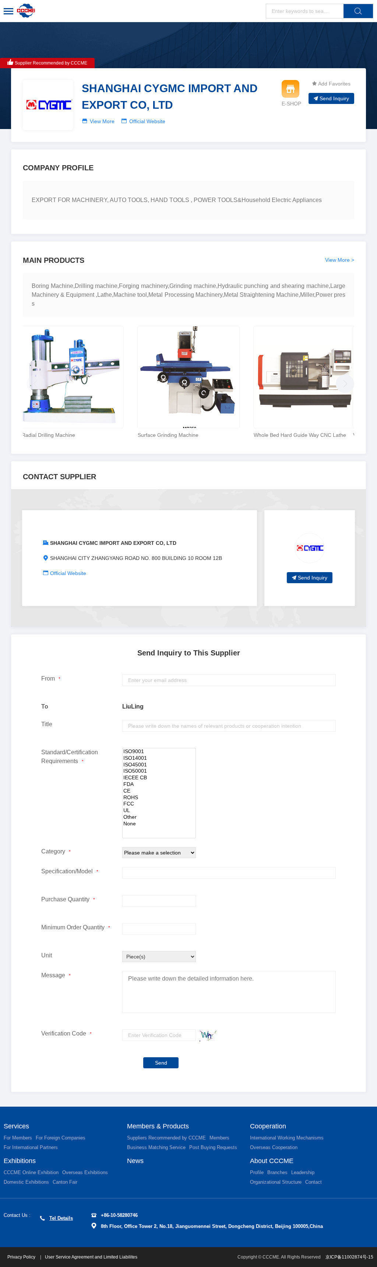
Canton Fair (65, 1182)
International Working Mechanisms (287, 1138)
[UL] (159, 810)
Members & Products (158, 1126)
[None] (159, 824)
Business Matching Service (156, 1147)
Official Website (147, 121)
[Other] (159, 817)
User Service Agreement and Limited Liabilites (91, 1257)
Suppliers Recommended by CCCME (166, 1138)
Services (16, 1126)
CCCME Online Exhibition (31, 1172)
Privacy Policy (21, 1257)
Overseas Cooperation (273, 1147)
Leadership (302, 1172)
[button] (343, 382)
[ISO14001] (159, 758)
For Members (18, 1138)
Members (219, 1138)
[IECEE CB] (159, 778)
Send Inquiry (334, 98)
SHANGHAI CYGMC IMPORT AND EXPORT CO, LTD (113, 543)
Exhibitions (20, 1161)
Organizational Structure (276, 1182)
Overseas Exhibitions (85, 1172)
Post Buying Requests (213, 1147)
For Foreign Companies (60, 1138)
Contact (313, 1182)
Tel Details (61, 1218)
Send (161, 1063)
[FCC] (159, 804)
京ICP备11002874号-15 (349, 1257)
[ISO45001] (159, 765)
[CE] (159, 791)
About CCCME (271, 1161)
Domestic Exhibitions (26, 1182)
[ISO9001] (159, 751)
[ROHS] (159, 797)
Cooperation (268, 1126)
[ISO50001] (159, 771)
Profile (257, 1172)
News (135, 1161)
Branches (277, 1172)
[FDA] (159, 784)
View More (102, 121)
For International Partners (31, 1147)
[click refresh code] (206, 1035)
